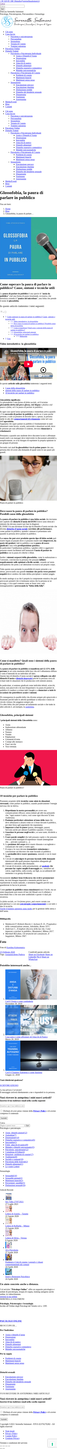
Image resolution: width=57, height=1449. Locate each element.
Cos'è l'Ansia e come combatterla (19, 1001)
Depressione (10, 1337)
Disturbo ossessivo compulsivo (18, 1347)
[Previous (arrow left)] (1, 1448)
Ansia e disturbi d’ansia (15, 1335)
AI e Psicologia (11, 1250)
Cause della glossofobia (15, 388)
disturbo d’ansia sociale (17, 529)
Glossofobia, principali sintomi (25, 332)
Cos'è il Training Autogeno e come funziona (23, 1072)
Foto (9, 339)
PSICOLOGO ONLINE (11, 1321)
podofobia (29, 707)
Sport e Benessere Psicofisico (17, 1276)
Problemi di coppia (13, 1358)
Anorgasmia (10, 1389)
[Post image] (8, 1199)
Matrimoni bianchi (13, 1361)
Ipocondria (9, 1339)
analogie (45, 866)
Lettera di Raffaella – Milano (17, 1226)
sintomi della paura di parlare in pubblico (22, 390)
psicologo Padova (17, 954)
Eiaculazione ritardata (14, 1379)
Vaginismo (9, 1386)
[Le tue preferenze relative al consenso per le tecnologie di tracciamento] (52, 1444)
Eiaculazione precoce (14, 1377)
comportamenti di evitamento (27, 419)
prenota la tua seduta (8, 1296)
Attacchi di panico (13, 1342)
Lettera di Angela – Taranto (16, 1214)
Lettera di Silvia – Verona (16, 1238)
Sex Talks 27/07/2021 (14, 1202)
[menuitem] (9, 32)
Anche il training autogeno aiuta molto (16, 909)
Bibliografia (23, 336)
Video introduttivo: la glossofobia (26, 321)
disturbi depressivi (24, 678)
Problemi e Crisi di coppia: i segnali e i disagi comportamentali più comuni (24, 1263)
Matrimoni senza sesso (14, 1363)
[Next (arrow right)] (4, 1448)
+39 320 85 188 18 (8, 1)
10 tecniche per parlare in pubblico (26, 334)
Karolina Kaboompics (15, 947)
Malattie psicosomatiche (15, 1349)
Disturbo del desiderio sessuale (18, 1382)
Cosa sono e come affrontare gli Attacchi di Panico (26, 1037)
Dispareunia (10, 1384)
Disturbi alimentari (13, 1344)
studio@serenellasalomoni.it (28, 1)
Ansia (7, 954)
